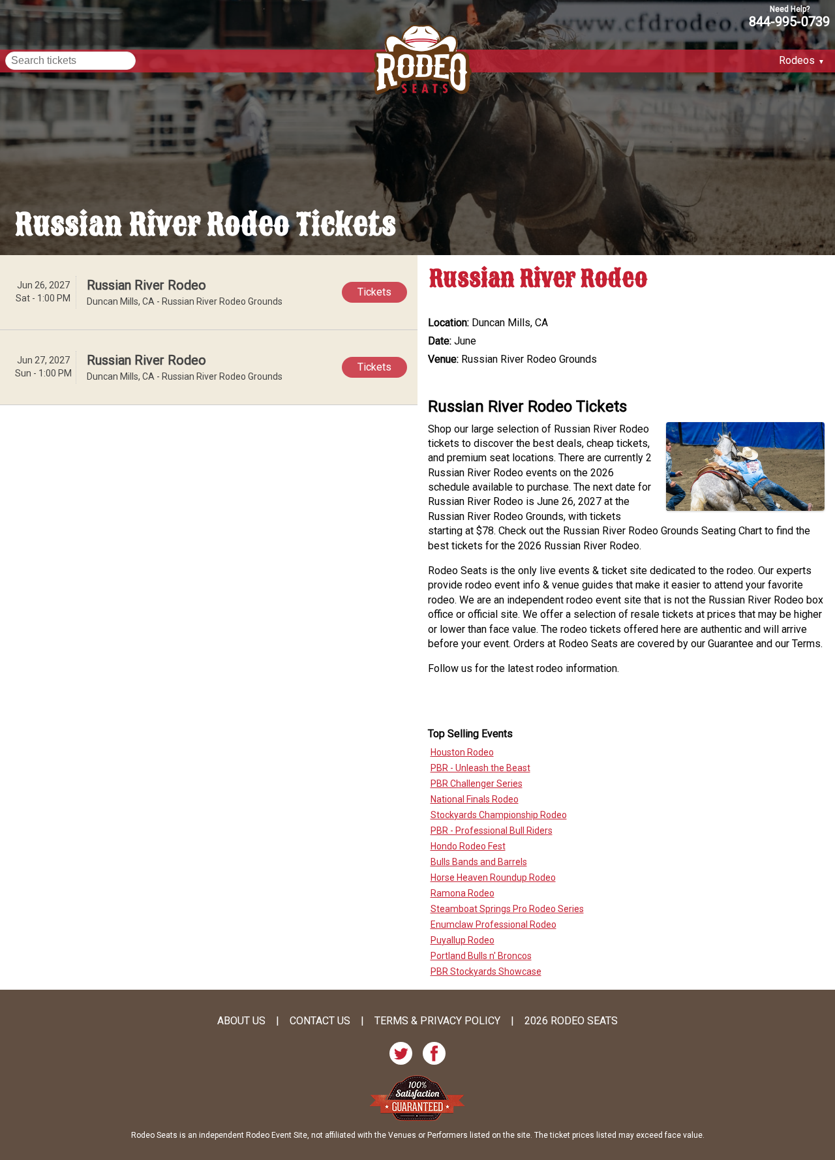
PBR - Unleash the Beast (480, 768)
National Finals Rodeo (475, 799)
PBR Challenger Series (477, 783)
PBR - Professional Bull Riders (492, 830)
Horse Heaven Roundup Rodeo (493, 877)
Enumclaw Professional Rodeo (493, 924)
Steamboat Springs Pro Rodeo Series (507, 909)
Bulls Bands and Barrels (479, 862)
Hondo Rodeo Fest (468, 846)
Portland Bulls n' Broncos (481, 956)
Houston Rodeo (462, 752)
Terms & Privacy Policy (437, 1021)
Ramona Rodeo (462, 893)
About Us (241, 1021)
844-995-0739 (789, 21)
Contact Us (320, 1021)
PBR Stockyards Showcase (486, 971)
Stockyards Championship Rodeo (499, 815)
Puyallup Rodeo (462, 940)
